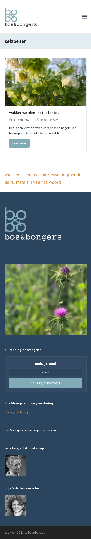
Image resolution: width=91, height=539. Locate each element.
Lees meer (19, 143)
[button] (84, 16)
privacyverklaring (16, 412)
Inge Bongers (49, 120)
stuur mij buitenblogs (45, 383)
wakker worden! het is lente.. (34, 112)
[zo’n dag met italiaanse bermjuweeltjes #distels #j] (46, 305)
